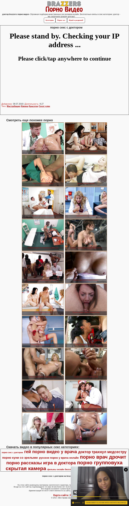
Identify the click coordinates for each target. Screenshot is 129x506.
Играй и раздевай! (76, 20)
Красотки (33, 106)
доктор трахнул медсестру (102, 452)
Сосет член (44, 106)
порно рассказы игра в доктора (41, 462)
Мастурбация (13, 106)
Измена (24, 106)
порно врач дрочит (103, 457)
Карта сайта (60, 495)
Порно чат (61, 20)
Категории (50, 20)
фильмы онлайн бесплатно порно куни (67, 469)
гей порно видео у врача (50, 451)
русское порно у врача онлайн (59, 457)
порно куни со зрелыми (20, 457)
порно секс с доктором (12, 452)
